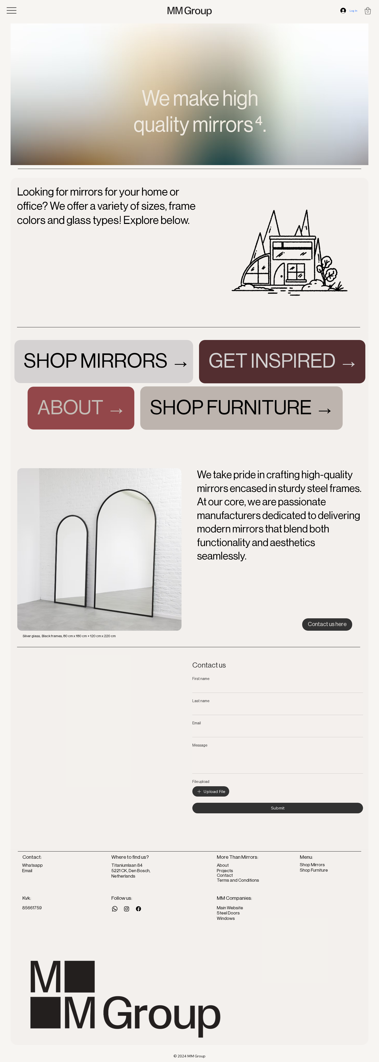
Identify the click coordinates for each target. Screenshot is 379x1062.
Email (196, 723)
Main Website (230, 908)
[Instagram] (126, 908)
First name (200, 679)
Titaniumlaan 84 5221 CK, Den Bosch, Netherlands (130, 870)
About (223, 865)
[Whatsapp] (114, 908)
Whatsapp (32, 865)
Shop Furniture (314, 870)
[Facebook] (138, 908)
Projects (225, 871)
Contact (225, 875)
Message (199, 745)
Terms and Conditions (238, 880)
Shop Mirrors (312, 865)
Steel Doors (228, 913)
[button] (368, 10)
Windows (226, 918)
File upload (200, 782)
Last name (200, 701)
